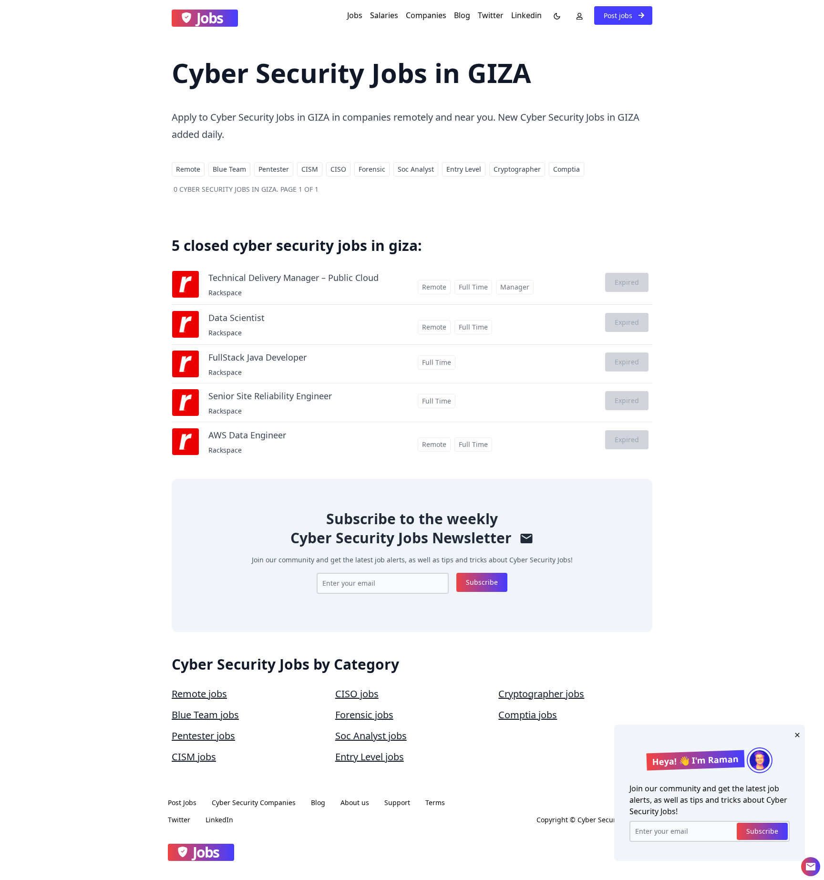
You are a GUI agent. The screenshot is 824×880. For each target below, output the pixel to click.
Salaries (384, 15)
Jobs (354, 15)
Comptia (566, 169)
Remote (188, 169)
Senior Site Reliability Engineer (270, 396)
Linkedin (526, 15)
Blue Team (229, 169)
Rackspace (225, 292)
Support (397, 802)
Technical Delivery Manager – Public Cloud (293, 277)
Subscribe (482, 582)
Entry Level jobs (369, 756)
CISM (309, 169)
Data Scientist (236, 317)
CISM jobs (194, 756)
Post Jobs (182, 802)
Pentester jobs (203, 735)
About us (354, 802)
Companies (426, 15)
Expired (627, 282)
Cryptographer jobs (541, 693)
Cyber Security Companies (254, 802)
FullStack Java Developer (257, 357)
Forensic (372, 169)
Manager (514, 286)
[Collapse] (810, 866)
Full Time (473, 286)
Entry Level (463, 169)
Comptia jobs (527, 714)
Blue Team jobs (205, 714)
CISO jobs (357, 693)
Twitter (491, 15)
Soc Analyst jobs (371, 735)
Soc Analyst (416, 169)
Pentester (273, 169)
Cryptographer (517, 169)
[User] (577, 15)
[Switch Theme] (555, 15)
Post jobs (619, 15)
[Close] (795, 734)
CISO (338, 169)
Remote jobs (199, 693)
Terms (435, 802)
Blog (462, 15)
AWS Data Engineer (247, 435)
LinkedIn (219, 819)
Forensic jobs (364, 714)
